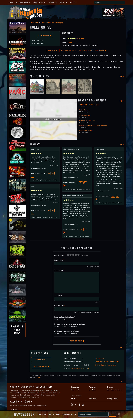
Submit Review (76, 341)
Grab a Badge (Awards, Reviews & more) (107, 361)
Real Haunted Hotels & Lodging (52, 23)
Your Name (58, 295)
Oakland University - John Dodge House (93, 125)
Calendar (52, 2)
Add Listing (92, 399)
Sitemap (110, 387)
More (72, 2)
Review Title (59, 260)
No (53, 173)
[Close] (119, 414)
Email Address (59, 305)
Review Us (51, 50)
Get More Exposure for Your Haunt (105, 365)
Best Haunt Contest (114, 390)
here (38, 377)
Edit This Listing (99, 358)
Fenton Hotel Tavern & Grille (89, 105)
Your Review (59, 270)
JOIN (112, 414)
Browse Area (22, 2)
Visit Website (44, 35)
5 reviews (80, 39)
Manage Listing (112, 399)
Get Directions (84, 50)
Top (121, 77)
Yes (49, 173)
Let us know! (14, 409)
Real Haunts (34, 23)
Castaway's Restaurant (87, 120)
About (63, 2)
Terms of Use (75, 390)
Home (11, 2)
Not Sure (74, 327)
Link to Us (92, 390)
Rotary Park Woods (85, 130)
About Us (92, 387)
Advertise (74, 399)
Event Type (38, 2)
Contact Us (75, 387)
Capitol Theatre (84, 110)
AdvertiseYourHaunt (17, 330)
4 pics (70, 42)
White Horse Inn (84, 115)
